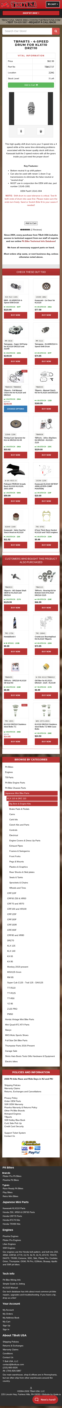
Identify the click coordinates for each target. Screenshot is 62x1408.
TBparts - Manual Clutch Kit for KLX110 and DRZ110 (46, 392)
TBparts (8, 1117)
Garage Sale (11, 1051)
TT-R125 (11, 993)
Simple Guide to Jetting (14, 1284)
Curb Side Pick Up (13, 1123)
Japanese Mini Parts (16, 1202)
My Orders (8, 1314)
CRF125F (12, 914)
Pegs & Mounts (16, 861)
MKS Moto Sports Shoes (16, 1035)
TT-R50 (10, 998)
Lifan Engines (9, 1244)
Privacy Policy (10, 1098)
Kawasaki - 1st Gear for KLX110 (45, 302)
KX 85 (10, 961)
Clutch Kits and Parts (19, 825)
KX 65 (10, 956)
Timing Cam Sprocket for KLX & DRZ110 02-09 (14, 439)
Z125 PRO (12, 1009)
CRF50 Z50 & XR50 (16, 898)
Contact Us (9, 1136)
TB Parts (9, 777)
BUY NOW (15, 315)
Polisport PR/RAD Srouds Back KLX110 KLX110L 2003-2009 (15, 486)
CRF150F (12, 919)
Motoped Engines (12, 1114)
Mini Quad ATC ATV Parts (17, 1024)
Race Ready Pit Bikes (13, 1188)
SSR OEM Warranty (13, 1104)
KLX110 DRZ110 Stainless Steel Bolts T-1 (15, 725)
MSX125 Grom (14, 972)
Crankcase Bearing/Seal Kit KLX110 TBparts (45, 638)
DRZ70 (10, 940)
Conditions (8, 1353)
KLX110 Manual (10, 1287)
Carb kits (13, 819)
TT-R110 (11, 988)
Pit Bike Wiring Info (12, 1280)
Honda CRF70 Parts (12, 1216)
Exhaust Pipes (16, 846)
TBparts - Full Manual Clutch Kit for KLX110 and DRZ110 (15, 393)
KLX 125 (11, 946)
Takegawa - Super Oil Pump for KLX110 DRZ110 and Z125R (15, 346)
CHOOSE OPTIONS (15, 409)
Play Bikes (7, 1192)
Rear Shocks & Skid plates (21, 872)
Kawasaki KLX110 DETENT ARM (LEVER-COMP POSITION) (46, 486)
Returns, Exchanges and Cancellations (22, 1091)
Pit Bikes (9, 767)
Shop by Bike (30, 13)
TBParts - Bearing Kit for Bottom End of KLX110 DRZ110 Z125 (45, 593)
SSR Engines (9, 1248)
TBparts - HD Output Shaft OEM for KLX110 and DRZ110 (15, 593)
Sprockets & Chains (18, 882)
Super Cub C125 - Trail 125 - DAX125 (25, 982)
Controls (13, 830)
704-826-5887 (20, 22)
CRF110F (11, 893)
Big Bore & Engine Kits (20, 804)
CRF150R (12, 924)
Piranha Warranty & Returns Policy (20, 1107)
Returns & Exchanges (13, 1345)
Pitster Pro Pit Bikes (12, 1176)
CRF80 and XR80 (15, 935)
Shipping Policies (12, 1085)
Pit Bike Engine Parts (15, 782)
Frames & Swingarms (19, 851)
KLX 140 (11, 951)
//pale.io (57, 1394)
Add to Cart (30, 85)
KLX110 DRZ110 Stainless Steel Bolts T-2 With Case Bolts (46, 726)
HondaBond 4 (9, 637)
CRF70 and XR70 (15, 903)
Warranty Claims (12, 1088)
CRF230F (12, 930)
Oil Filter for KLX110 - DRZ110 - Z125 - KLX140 (45, 682)
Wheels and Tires (17, 888)
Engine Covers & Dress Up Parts (24, 840)
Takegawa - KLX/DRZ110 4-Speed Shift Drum (46, 345)
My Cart (6, 1321)
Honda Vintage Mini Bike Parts (19, 1019)
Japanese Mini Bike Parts (17, 793)
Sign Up (6, 1325)
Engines (9, 772)
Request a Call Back (42, 22)
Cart (53, 4)
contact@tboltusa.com (44, 20)
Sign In (6, 1329)
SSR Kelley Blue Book (14, 1120)
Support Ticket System (15, 1133)
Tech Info (8, 1273)
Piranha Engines (10, 1236)
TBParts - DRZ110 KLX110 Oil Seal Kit (15, 682)
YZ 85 (10, 1003)
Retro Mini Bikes (10, 1196)
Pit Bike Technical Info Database (38, 241)
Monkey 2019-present (17, 967)
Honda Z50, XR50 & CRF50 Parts (19, 1212)
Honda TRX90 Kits (11, 1224)
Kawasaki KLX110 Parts (14, 1208)
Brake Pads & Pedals (19, 809)
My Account (8, 1310)
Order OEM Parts (12, 1101)
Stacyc (8, 1030)
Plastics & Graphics (18, 867)
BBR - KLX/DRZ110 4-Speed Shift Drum (13, 302)
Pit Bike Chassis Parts (15, 788)
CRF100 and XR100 (16, 909)
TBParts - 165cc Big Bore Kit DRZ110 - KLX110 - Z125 (46, 440)
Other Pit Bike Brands (14, 1110)
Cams (12, 814)
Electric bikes (11, 1061)
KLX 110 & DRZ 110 (16, 798)
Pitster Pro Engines (12, 1240)
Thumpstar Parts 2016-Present (20, 1045)
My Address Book (11, 1317)
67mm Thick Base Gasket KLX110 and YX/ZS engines (46, 531)
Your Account (11, 1303)
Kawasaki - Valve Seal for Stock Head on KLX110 (15, 531)
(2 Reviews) (36, 229)
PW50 (10, 1014)
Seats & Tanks (16, 877)
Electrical (13, 835)
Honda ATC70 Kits (11, 1220)
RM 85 (10, 977)
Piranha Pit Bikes (11, 1180)
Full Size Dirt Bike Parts (16, 1040)
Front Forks (14, 856)
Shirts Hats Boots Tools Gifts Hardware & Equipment (30, 1056)
